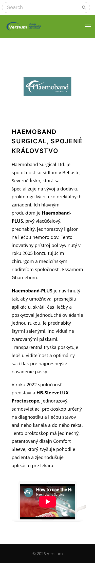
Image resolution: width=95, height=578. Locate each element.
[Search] (84, 7)
